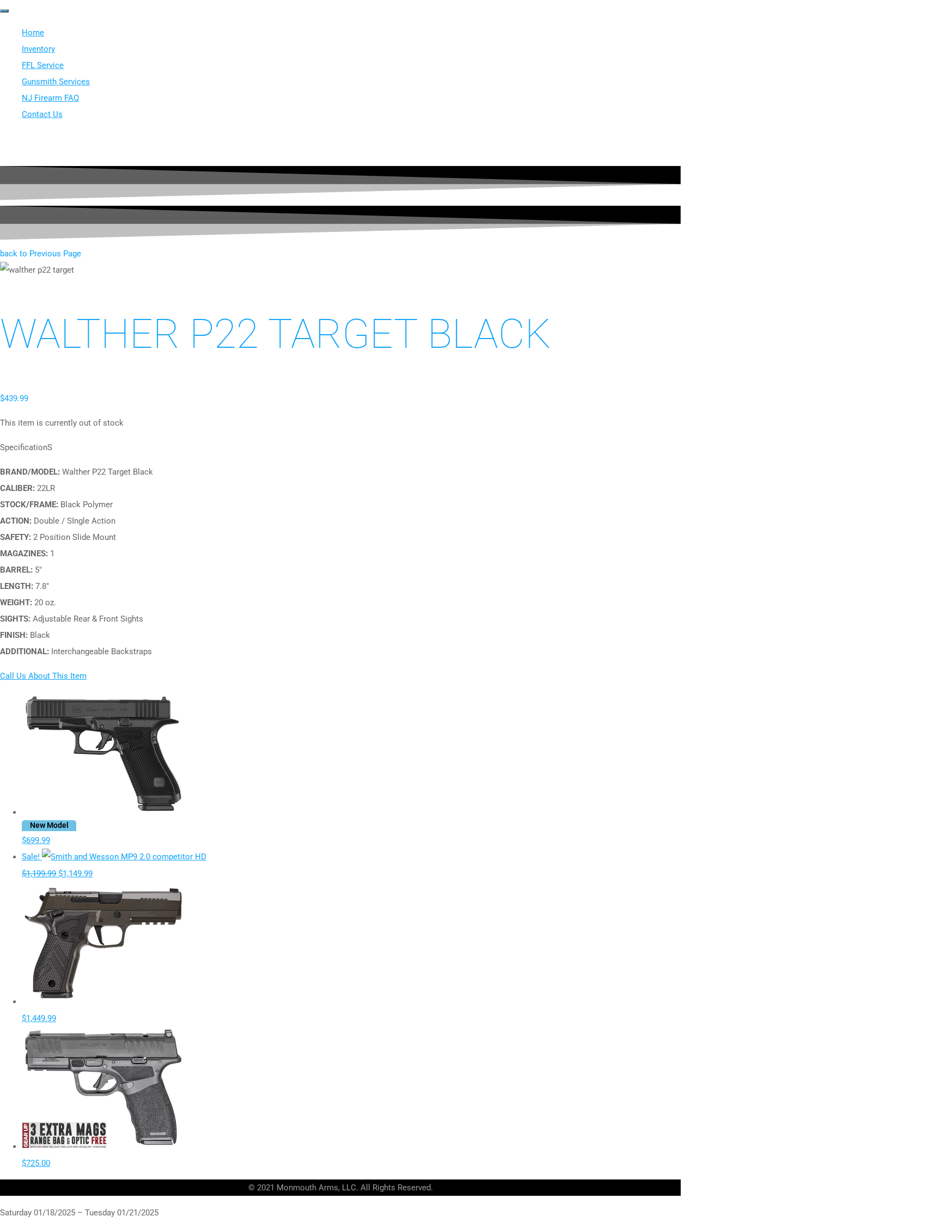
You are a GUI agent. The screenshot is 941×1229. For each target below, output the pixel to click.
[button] (40, 254)
